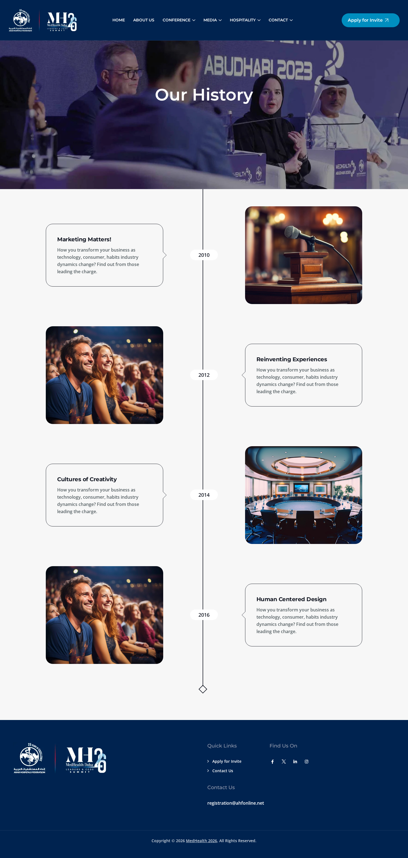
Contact (278, 19)
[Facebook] (272, 761)
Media (210, 19)
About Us (143, 19)
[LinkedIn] (295, 761)
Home (118, 19)
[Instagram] (306, 761)
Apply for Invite (226, 761)
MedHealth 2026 (201, 840)
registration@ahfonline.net (235, 803)
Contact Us (222, 770)
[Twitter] (284, 761)
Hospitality (243, 19)
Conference (176, 19)
